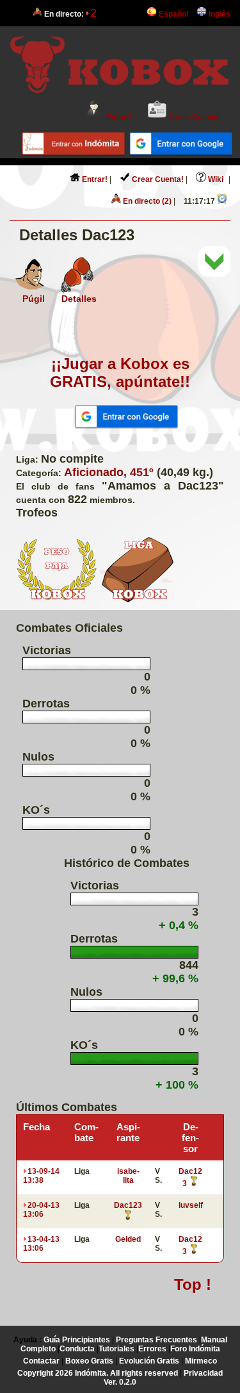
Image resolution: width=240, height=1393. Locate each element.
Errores (152, 1348)
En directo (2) (146, 201)
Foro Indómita (195, 1348)
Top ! (192, 1284)
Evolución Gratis (149, 1360)
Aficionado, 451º (109, 472)
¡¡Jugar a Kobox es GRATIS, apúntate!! (120, 372)
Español (172, 14)
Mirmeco (201, 1360)
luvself (191, 1205)
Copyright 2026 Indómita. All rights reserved (97, 1373)
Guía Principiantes (77, 1339)
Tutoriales (116, 1348)
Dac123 (128, 1205)
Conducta (77, 1348)
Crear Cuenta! (194, 117)
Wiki (214, 179)
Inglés (218, 14)
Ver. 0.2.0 (120, 1382)
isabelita (128, 1176)
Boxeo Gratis (89, 1360)
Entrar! (118, 117)
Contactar (41, 1360)
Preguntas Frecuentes (156, 1339)
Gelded (128, 1239)
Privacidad (203, 1373)
